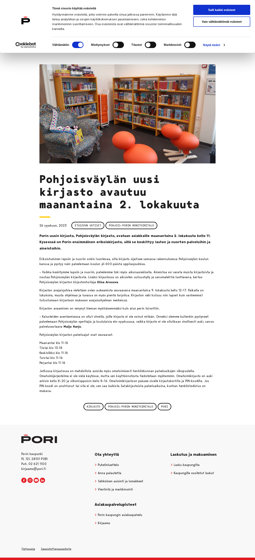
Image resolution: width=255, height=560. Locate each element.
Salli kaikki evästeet (221, 10)
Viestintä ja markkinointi (115, 489)
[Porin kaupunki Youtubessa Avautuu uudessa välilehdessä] (36, 480)
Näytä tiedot (211, 45)
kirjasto (93, 406)
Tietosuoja (28, 549)
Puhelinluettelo (108, 465)
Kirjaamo (103, 523)
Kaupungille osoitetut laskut (193, 473)
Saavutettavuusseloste (56, 549)
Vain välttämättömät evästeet (222, 21)
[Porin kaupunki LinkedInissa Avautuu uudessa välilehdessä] (42, 480)
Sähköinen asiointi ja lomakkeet (120, 481)
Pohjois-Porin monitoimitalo (131, 225)
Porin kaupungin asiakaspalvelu (119, 515)
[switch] (118, 45)
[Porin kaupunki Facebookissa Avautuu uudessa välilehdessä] (23, 480)
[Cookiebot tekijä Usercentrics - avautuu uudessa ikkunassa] (25, 45)
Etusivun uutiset (88, 225)
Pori (164, 406)
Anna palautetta (109, 473)
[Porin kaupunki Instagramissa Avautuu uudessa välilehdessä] (30, 480)
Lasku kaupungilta (186, 465)
